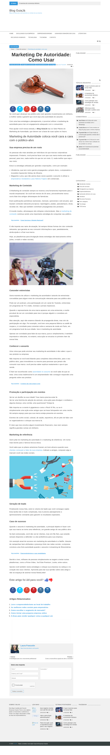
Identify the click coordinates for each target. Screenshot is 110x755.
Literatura (82, 33)
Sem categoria (83, 201)
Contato (53, 37)
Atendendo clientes (84, 184)
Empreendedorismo (44, 33)
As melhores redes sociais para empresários (29, 607)
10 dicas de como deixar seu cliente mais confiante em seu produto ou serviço (89, 141)
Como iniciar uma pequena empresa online (29, 613)
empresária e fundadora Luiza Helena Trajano (29, 179)
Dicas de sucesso (21, 49)
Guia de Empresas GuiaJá (41, 743)
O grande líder (83, 132)
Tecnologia (32, 37)
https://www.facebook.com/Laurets (29, 648)
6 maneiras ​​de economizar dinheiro (29, 3)
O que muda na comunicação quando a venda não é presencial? (89, 134)
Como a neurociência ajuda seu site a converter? (59, 658)
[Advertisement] (71, 19)
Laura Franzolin (62, 64)
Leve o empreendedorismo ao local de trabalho (30, 604)
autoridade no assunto (42, 372)
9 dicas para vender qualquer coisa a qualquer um (32, 616)
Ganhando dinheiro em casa (65, 33)
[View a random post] (97, 41)
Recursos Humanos (18, 37)
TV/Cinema (43, 37)
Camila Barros (83, 127)
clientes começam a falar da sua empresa (25, 450)
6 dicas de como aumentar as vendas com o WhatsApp (88, 122)
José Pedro (82, 120)
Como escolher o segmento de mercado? (28, 610)
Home (11, 33)
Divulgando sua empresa (25, 33)
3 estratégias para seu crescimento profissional (22, 658)
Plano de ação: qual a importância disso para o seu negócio (46, 724)
